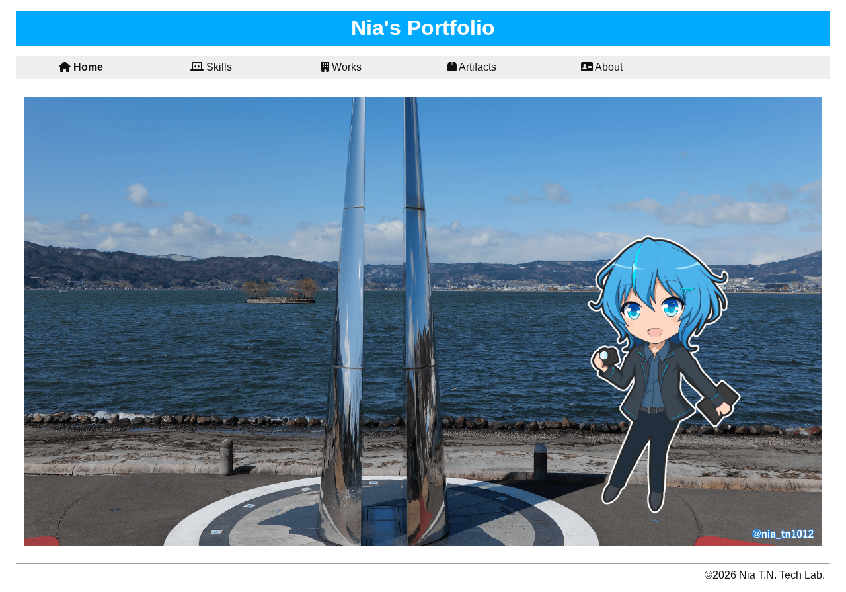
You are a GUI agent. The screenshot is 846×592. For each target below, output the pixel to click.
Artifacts (476, 67)
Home (87, 67)
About (608, 67)
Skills (218, 67)
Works (345, 67)
